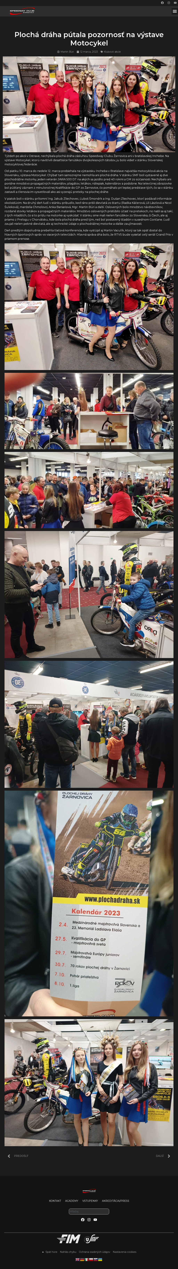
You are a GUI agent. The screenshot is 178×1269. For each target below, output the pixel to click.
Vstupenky (90, 1200)
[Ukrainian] (100, 1259)
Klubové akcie (112, 51)
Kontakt (55, 1200)
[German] (82, 1259)
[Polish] (91, 1259)
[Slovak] (96, 1259)
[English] (77, 1259)
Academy (71, 1200)
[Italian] (86, 1259)
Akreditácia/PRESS (115, 1200)
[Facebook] (162, 3)
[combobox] (89, 1211)
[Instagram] (169, 3)
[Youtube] (175, 3)
